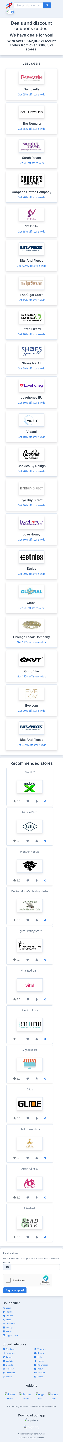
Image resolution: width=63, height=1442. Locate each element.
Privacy (9, 1327)
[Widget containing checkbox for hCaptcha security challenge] (27, 1280)
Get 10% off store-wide (31, 334)
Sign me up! (13, 1290)
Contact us (11, 1323)
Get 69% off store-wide (31, 368)
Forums (9, 1315)
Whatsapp (10, 1372)
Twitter (9, 1357)
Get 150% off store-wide (31, 676)
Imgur (40, 1368)
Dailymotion (42, 1364)
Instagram (10, 1353)
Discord (40, 1353)
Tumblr (40, 1360)
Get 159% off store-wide (31, 642)
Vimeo (40, 1376)
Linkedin (9, 1364)
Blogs (8, 1319)
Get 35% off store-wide (31, 129)
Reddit (9, 1376)
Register (9, 1311)
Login (8, 1307)
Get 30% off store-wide (31, 505)
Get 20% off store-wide (31, 197)
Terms (9, 1331)
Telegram (41, 1349)
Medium (41, 1372)
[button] (9, 11)
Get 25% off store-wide (31, 94)
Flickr (39, 1357)
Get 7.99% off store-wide (31, 266)
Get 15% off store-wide (31, 231)
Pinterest (10, 1368)
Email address (10, 1253)
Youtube (9, 1360)
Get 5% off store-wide (31, 163)
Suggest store (12, 1335)
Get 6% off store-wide (31, 608)
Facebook (10, 1349)
